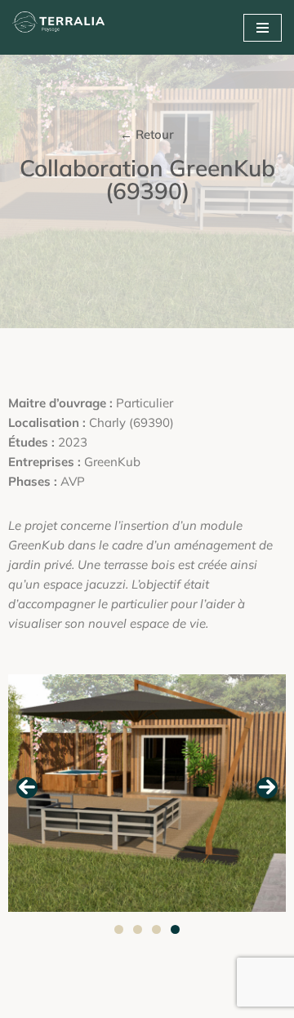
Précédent (27, 787)
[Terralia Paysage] (61, 27)
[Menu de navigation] (262, 28)
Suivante (267, 787)
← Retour (147, 134)
